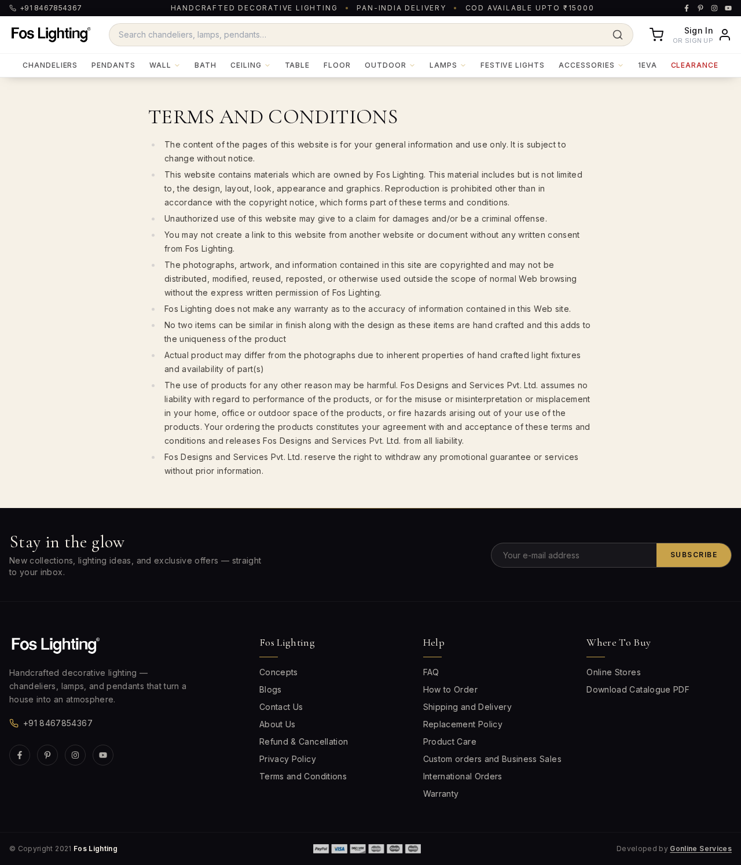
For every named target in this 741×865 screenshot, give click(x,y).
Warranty (441, 793)
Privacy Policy (287, 759)
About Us (277, 724)
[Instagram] (75, 755)
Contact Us (281, 707)
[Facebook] (19, 755)
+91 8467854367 (58, 723)
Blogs (270, 689)
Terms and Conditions (303, 776)
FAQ (431, 672)
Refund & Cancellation (303, 741)
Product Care (449, 741)
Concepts (278, 672)
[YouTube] (103, 755)
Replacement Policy (462, 724)
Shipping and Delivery (467, 707)
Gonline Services (701, 848)
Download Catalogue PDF (637, 689)
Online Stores (613, 672)
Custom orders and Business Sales (492, 759)
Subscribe (693, 554)
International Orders (462, 776)
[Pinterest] (47, 755)
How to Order (450, 689)
